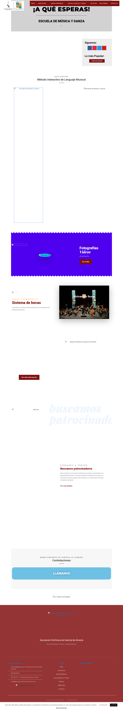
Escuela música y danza (77, 3)
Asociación (42, 3)
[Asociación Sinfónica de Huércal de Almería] (14, 6)
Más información (61, 708)
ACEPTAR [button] (113, 705)
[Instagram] (94, 48)
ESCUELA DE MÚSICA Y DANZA (62, 21)
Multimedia (104, 3)
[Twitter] (99, 48)
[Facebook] (90, 48)
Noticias (93, 3)
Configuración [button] (103, 705)
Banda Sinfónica (57, 3)
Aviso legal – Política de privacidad (55, 700)
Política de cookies (72, 700)
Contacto (114, 3)
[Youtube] (104, 48)
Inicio (33, 3)
